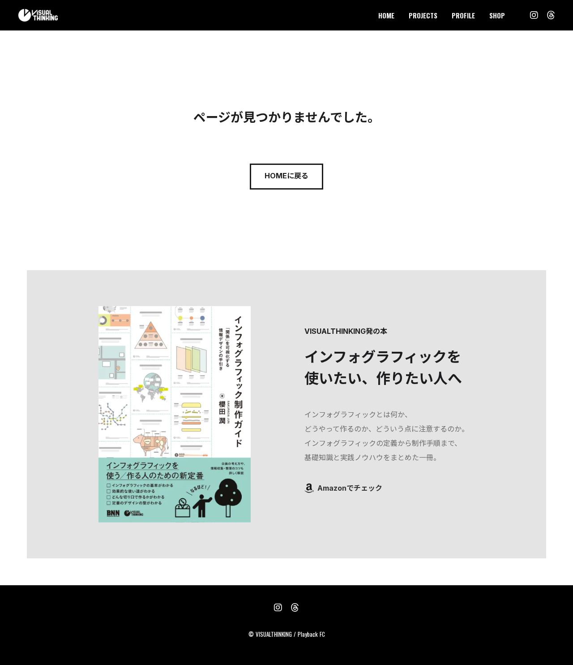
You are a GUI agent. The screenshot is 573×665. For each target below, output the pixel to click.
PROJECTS (423, 15)
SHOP (497, 15)
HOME (386, 15)
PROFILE (463, 15)
